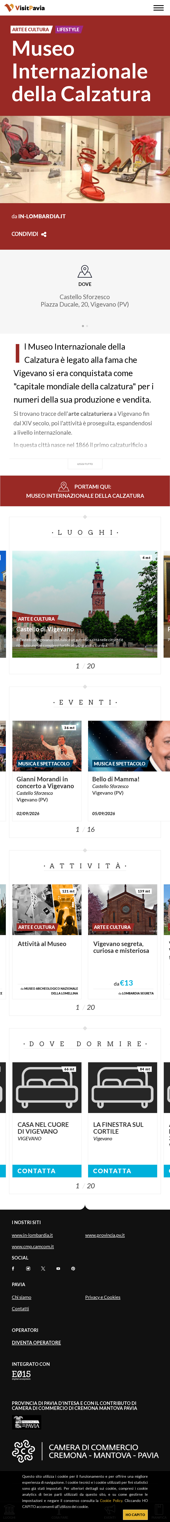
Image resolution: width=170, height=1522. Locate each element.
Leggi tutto (85, 463)
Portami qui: (85, 491)
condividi (25, 234)
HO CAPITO (135, 1515)
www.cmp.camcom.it (33, 1246)
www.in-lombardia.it (32, 1235)
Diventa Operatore (36, 1342)
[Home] (24, 7)
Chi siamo (21, 1297)
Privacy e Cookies (102, 1297)
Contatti (20, 1308)
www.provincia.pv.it (105, 1235)
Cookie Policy (111, 1500)
